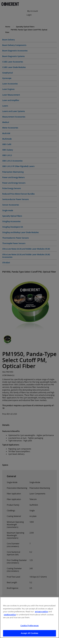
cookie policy (10, 614)
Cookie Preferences (29, 625)
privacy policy (41, 611)
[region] (29, 617)
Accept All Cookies (29, 633)
